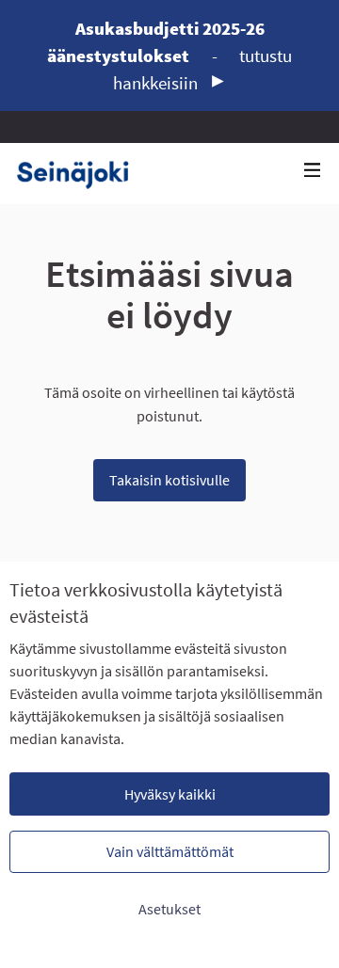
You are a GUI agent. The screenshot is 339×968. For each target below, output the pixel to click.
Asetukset (169, 908)
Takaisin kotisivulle (169, 479)
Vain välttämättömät (170, 851)
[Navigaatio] (312, 171)
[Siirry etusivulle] (79, 173)
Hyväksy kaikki (170, 794)
